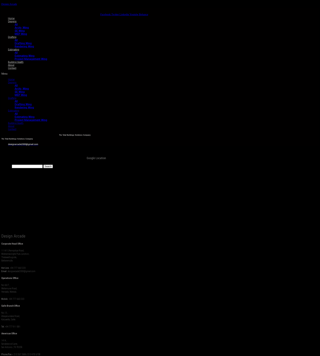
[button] (74, 73)
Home (11, 18)
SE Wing (20, 30)
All (16, 24)
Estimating (13, 49)
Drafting (12, 37)
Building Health (16, 62)
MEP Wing (21, 34)
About (11, 65)
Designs (12, 21)
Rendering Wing (24, 46)
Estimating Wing (24, 55)
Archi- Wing (22, 27)
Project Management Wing (31, 59)
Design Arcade (9, 4)
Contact (12, 68)
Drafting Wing (23, 43)
